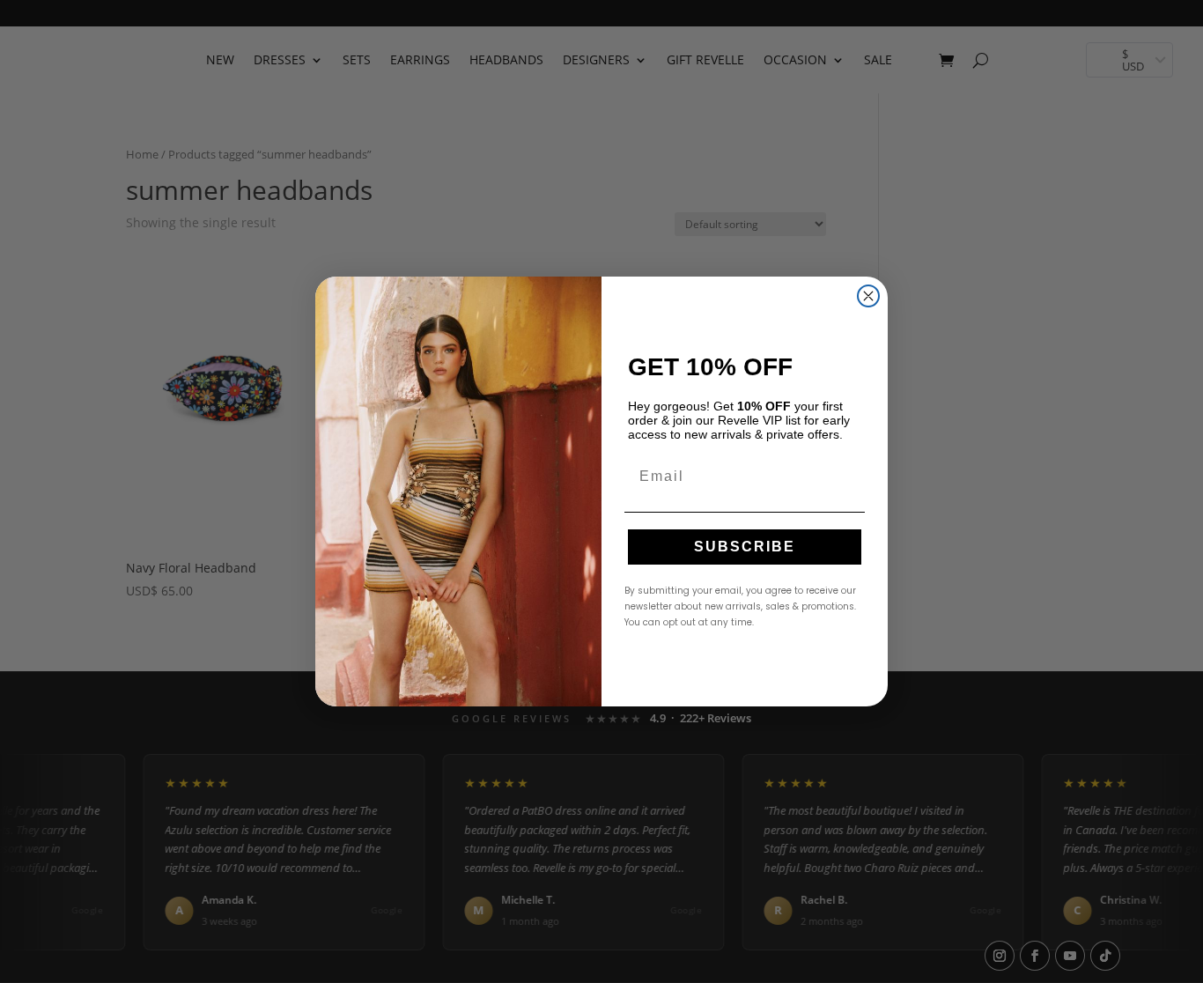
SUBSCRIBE (744, 546)
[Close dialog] (868, 296)
